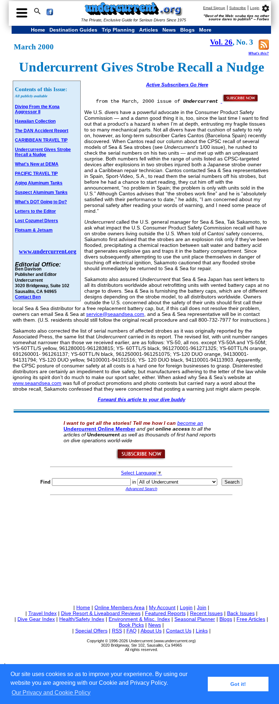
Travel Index (42, 613)
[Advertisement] (141, 548)
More (205, 30)
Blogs (187, 30)
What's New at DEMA (36, 164)
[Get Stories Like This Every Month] (240, 101)
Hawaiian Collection (35, 121)
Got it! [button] (238, 684)
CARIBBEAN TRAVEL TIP (41, 140)
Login (254, 8)
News (169, 30)
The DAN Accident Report (41, 130)
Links (202, 631)
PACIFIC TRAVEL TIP (36, 173)
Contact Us (178, 631)
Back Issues (241, 613)
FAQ (131, 631)
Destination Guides (73, 30)
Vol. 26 (221, 42)
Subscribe (237, 8)
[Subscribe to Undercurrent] (141, 458)
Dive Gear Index (36, 619)
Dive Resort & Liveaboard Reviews (101, 613)
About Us (151, 631)
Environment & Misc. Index (139, 619)
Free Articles (250, 619)
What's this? (258, 53)
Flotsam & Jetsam (34, 230)
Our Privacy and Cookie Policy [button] (51, 692)
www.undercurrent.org (47, 251)
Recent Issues (206, 613)
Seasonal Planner (194, 619)
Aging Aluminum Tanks (38, 183)
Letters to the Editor (35, 211)
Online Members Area (119, 607)
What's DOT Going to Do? (41, 201)
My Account (162, 607)
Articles (148, 30)
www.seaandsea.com (37, 383)
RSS (117, 631)
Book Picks (131, 625)
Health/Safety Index (81, 619)
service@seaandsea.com (115, 314)
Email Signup (214, 8)
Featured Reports (165, 613)
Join (201, 607)
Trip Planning (118, 30)
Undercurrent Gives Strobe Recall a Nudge (43, 152)
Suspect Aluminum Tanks (41, 192)
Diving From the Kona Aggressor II (37, 109)
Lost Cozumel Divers (36, 220)
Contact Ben (28, 296)
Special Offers (91, 631)
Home (38, 30)
